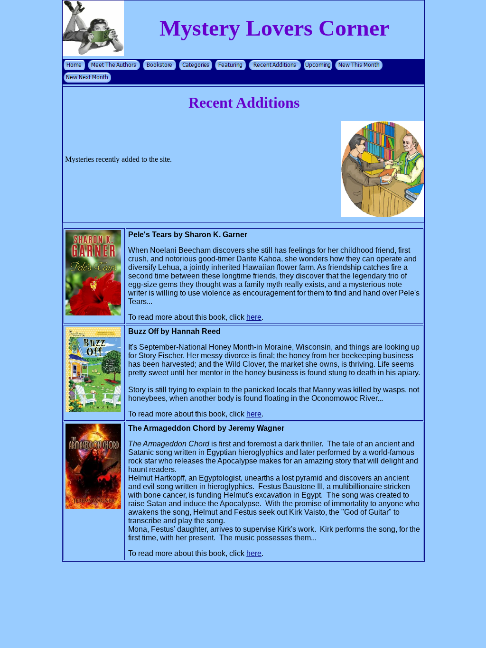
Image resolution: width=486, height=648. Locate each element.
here (254, 317)
